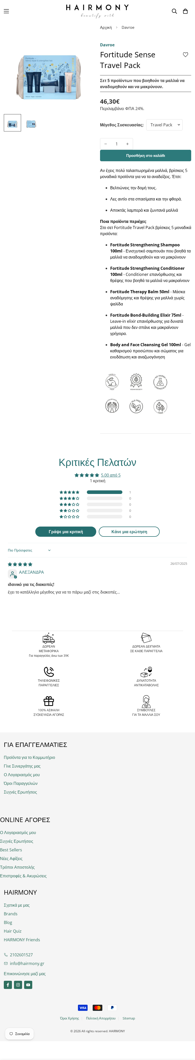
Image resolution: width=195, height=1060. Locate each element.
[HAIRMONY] (97, 11)
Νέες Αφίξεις (11, 858)
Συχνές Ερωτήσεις (20, 792)
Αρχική (106, 27)
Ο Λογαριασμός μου (22, 774)
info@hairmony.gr (27, 963)
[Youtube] (28, 985)
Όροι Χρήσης (69, 1018)
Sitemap (129, 1018)
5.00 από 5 (111, 475)
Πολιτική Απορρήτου (101, 1018)
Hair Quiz (13, 931)
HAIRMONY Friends (22, 940)
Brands (11, 914)
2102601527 (21, 955)
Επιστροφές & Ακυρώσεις (23, 876)
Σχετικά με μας (17, 905)
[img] (20, 564)
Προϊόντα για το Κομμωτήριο (29, 757)
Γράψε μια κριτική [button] (66, 531)
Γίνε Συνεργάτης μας (22, 766)
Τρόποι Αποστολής (17, 867)
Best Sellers (11, 850)
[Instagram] (18, 985)
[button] (185, 11)
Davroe (128, 27)
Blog (8, 922)
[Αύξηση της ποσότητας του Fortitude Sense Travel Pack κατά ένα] (127, 144)
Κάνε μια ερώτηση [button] (129, 531)
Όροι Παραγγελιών (21, 783)
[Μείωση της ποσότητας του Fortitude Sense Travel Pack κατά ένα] (105, 144)
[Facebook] (8, 985)
